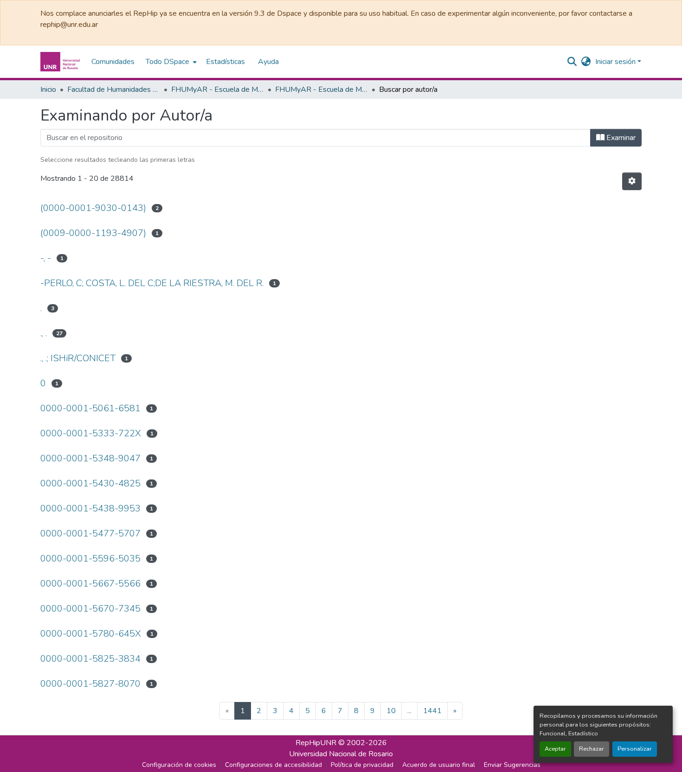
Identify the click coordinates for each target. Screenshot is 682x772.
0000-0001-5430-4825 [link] (90, 483)
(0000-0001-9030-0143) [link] (93, 208)
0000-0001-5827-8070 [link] (90, 683)
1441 (432, 711)
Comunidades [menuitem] (113, 62)
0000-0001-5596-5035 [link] (90, 558)
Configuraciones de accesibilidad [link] (273, 764)
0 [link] (43, 383)
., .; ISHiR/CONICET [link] (78, 358)
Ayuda (268, 62)
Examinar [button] (620, 138)
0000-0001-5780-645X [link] (90, 633)
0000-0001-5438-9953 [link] (90, 508)
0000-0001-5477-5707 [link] (90, 533)
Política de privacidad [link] (362, 764)
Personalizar (635, 749)
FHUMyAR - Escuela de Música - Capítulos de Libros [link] (321, 89)
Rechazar (591, 749)
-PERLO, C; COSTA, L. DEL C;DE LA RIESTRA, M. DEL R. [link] (152, 283)
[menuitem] (170, 61)
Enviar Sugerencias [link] (512, 764)
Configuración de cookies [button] (179, 764)
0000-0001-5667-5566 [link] (90, 583)
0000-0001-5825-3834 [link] (90, 658)
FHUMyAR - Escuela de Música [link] (217, 89)
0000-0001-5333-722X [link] (90, 433)
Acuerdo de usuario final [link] (438, 764)
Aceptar (555, 749)
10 (391, 711)
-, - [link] (45, 258)
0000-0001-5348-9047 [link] (90, 458)
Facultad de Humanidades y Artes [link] (113, 89)
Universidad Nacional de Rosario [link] (341, 754)
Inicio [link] (48, 89)
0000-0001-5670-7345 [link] (90, 608)
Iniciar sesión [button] (616, 62)
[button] (61, 61)
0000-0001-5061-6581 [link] (90, 408)
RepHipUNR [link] (316, 743)
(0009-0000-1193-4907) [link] (93, 233)
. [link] (41, 308)
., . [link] (43, 333)
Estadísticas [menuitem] (225, 62)
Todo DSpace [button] (167, 62)
